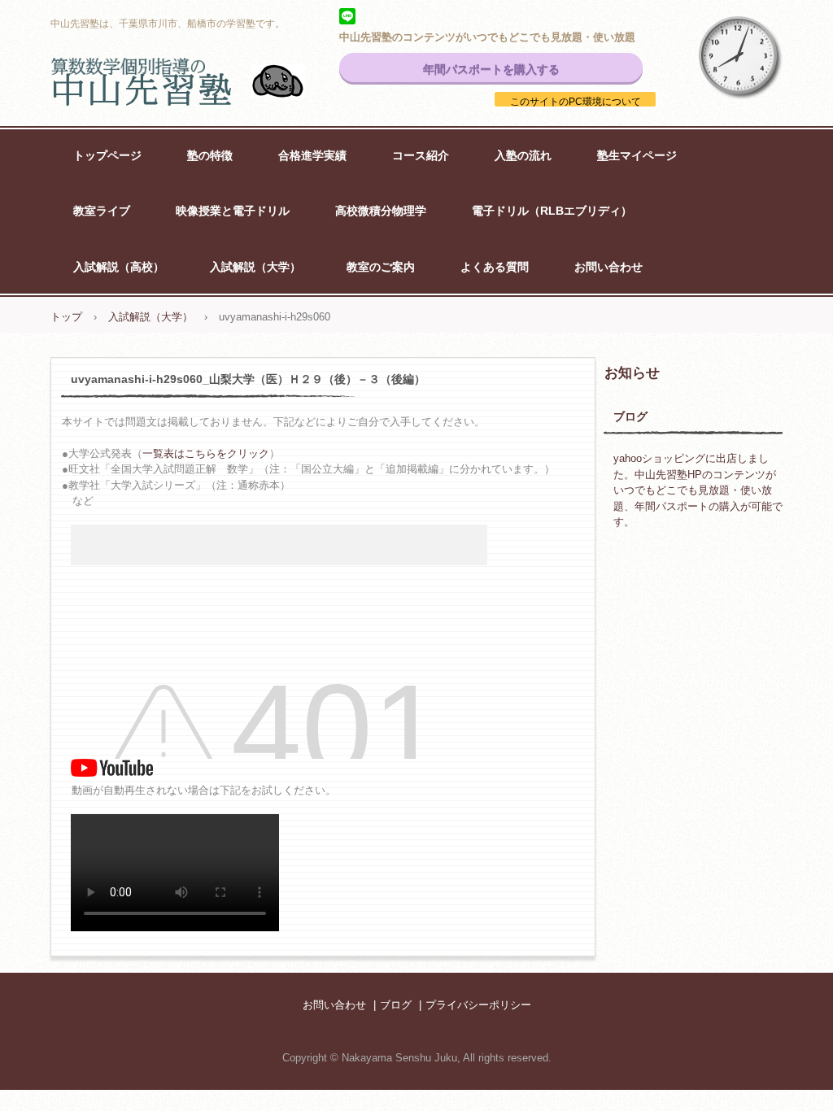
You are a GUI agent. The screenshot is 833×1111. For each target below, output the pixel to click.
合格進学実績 (312, 155)
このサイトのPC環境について (575, 101)
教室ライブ (101, 210)
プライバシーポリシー (478, 1005)
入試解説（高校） (118, 266)
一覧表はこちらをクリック (205, 453)
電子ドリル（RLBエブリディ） (552, 210)
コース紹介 (420, 155)
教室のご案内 (381, 266)
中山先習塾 (196, 81)
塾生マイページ (637, 155)
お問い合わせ (608, 266)
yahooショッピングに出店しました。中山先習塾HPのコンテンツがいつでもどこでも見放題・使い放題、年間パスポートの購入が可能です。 (698, 490)
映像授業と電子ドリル (233, 210)
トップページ (107, 155)
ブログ (630, 416)
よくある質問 (494, 266)
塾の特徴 (210, 155)
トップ (66, 317)
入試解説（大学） (255, 266)
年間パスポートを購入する (491, 69)
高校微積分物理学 (380, 210)
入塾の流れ (523, 155)
